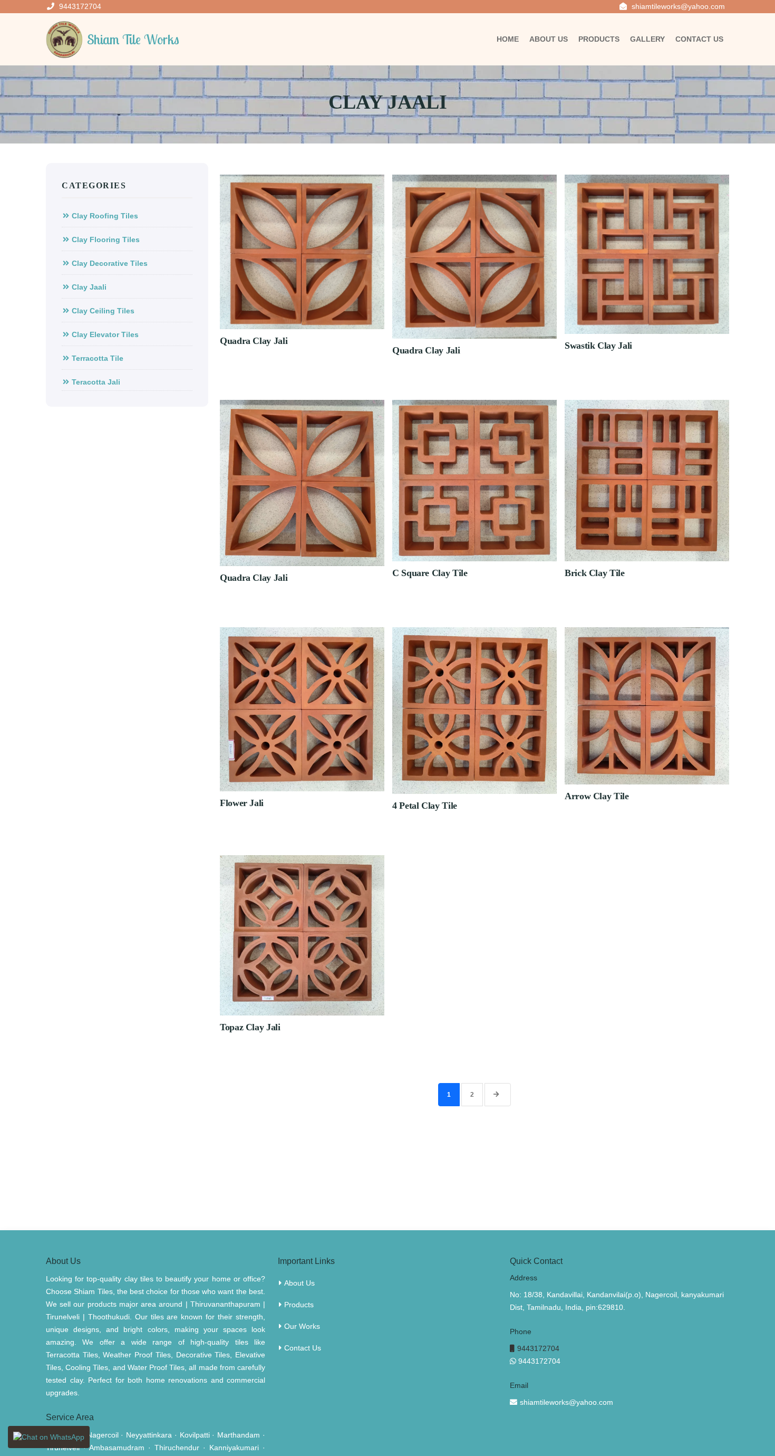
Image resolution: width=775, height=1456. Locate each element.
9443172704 (538, 1348)
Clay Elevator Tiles (105, 334)
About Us (548, 39)
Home (508, 39)
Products (598, 39)
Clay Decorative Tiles (110, 263)
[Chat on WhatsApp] (49, 1437)
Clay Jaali (89, 287)
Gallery (647, 39)
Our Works (302, 1326)
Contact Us (699, 39)
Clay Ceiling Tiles (103, 310)
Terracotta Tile (97, 358)
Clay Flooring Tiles (106, 239)
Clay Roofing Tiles (105, 216)
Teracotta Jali (96, 382)
